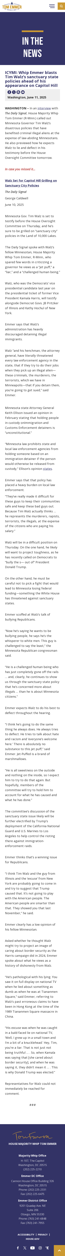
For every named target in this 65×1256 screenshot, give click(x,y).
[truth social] (47, 1248)
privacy (43, 1234)
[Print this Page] (18, 92)
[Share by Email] (23, 92)
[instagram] (40, 1248)
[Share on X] (14, 92)
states (47, 469)
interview (44, 108)
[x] (24, 1248)
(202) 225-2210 (32, 1169)
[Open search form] (61, 6)
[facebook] (17, 1248)
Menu (52, 6)
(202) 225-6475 (35, 1194)
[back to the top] (59, 1250)
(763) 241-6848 (37, 1218)
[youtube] (32, 1248)
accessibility (26, 1234)
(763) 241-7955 (35, 1223)
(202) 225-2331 (37, 1189)
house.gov (32, 1238)
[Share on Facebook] (9, 92)
